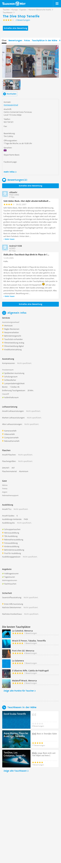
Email (15, 105)
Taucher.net (14, 4)
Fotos (27, 40)
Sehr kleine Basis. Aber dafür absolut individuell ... (26, 201)
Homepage (8, 105)
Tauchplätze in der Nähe (44, 40)
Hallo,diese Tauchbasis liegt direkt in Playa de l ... (26, 254)
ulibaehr (13, 192)
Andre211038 (15, 245)
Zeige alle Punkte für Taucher (19, 690)
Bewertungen (15, 40)
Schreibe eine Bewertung (15, 28)
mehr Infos (9, 172)
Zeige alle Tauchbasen (15, 771)
